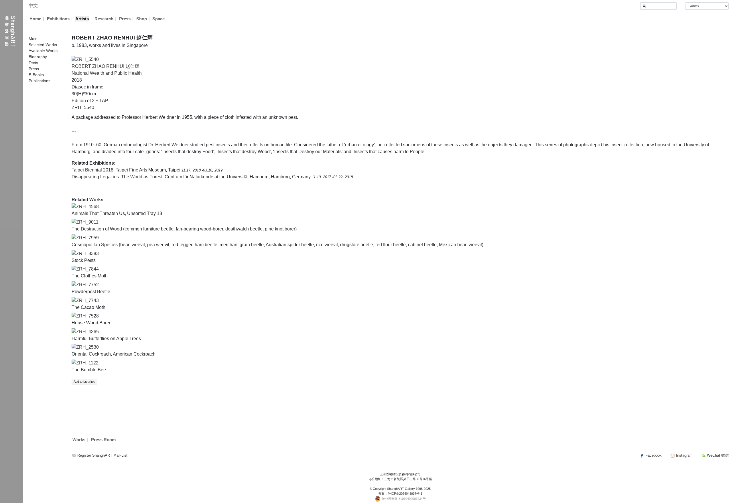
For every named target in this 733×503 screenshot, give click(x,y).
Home (35, 19)
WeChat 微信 (717, 455)
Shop (141, 19)
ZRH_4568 (87, 206)
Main (33, 38)
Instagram (684, 455)
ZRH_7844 (87, 269)
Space (158, 19)
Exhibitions (58, 19)
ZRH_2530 (87, 347)
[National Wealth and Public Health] (85, 59)
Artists (82, 19)
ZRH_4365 (87, 331)
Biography (38, 56)
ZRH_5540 (83, 107)
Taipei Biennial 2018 (92, 169)
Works (78, 439)
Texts (33, 62)
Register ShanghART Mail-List (102, 455)
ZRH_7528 (87, 315)
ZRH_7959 (87, 237)
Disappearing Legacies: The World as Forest (117, 176)
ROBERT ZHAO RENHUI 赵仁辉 (105, 66)
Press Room (103, 439)
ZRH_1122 (87, 362)
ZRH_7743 (87, 300)
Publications (39, 80)
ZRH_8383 (87, 253)
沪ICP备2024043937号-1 (405, 493)
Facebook (653, 455)
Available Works (43, 50)
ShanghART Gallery (401, 488)
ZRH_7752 (87, 284)
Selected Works (43, 44)
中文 (33, 5)
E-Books (36, 74)
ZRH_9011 (87, 222)
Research (103, 19)
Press (125, 19)
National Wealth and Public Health (107, 73)
